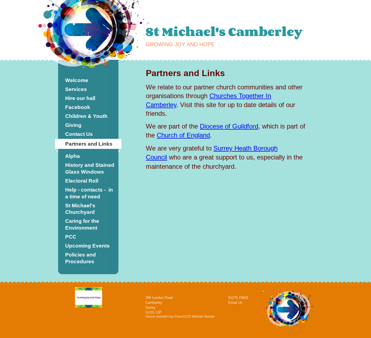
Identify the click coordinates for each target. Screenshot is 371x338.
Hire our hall (80, 98)
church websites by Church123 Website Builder (180, 316)
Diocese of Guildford (229, 126)
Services (76, 89)
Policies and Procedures (80, 258)
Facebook (77, 107)
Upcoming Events (87, 246)
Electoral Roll (81, 181)
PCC (70, 237)
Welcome (76, 80)
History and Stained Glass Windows (89, 168)
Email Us (235, 303)
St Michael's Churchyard (80, 209)
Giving (73, 125)
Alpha (72, 156)
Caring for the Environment (82, 224)
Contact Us (79, 134)
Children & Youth (86, 116)
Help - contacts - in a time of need (89, 193)
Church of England (183, 135)
